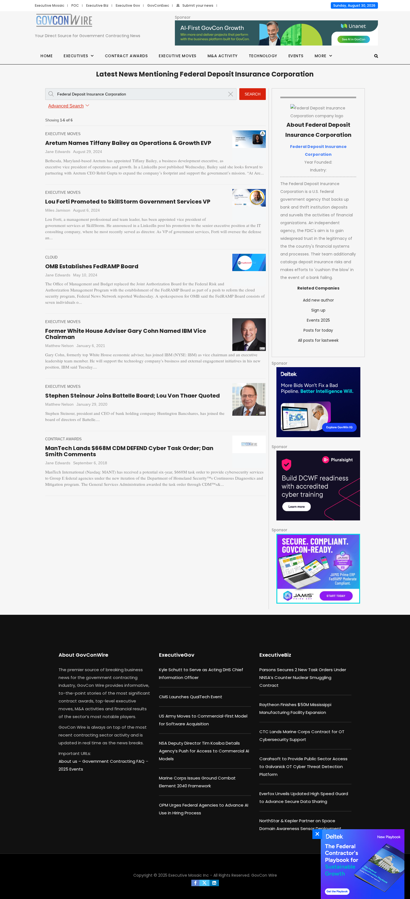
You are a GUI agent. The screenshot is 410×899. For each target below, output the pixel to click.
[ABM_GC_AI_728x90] (276, 33)
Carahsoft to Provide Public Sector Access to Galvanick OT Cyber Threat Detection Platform (303, 766)
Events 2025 (318, 320)
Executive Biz (97, 5)
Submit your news (197, 5)
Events (295, 56)
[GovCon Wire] (64, 21)
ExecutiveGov (176, 654)
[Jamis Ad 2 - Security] (318, 569)
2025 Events (71, 769)
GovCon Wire (264, 875)
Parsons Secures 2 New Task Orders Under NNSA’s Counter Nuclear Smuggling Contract (302, 677)
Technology (263, 56)
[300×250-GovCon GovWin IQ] (318, 402)
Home (46, 56)
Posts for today (318, 330)
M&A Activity (223, 56)
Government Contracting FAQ (114, 761)
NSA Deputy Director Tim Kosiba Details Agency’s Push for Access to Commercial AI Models (204, 751)
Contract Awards (126, 56)
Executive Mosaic (49, 5)
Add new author (318, 300)
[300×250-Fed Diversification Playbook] (361, 864)
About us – (70, 761)
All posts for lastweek (318, 340)
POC (75, 5)
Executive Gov (128, 5)
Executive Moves (177, 56)
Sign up (318, 310)
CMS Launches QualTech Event (190, 697)
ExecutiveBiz (275, 654)
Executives (76, 56)
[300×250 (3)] (318, 485)
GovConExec (158, 5)
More (320, 56)
